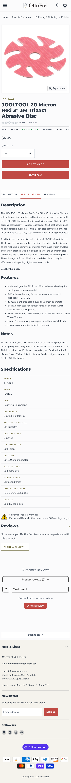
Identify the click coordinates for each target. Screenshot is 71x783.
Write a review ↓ (15, 547)
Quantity (7, 146)
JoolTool (8, 99)
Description (9, 194)
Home (5, 17)
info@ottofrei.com (17, 671)
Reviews (49, 194)
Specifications (30, 194)
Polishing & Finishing (46, 17)
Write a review (35, 606)
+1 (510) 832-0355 (19, 678)
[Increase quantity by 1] (30, 153)
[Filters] (5, 589)
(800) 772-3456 (27, 675)
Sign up (51, 712)
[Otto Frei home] (35, 5)
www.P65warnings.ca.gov (55, 518)
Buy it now (35, 175)
